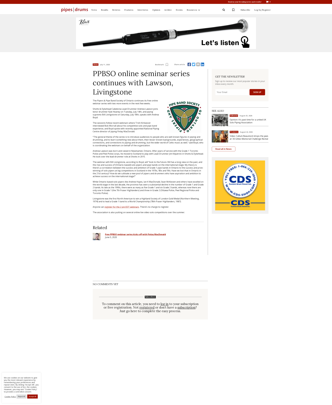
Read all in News (223, 149)
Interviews (142, 10)
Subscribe (245, 10)
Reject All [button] (21, 396)
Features (128, 10)
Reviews (116, 10)
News (94, 10)
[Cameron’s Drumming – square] (240, 185)
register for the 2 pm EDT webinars (122, 206)
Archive (168, 10)
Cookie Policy (10, 396)
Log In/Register (262, 10)
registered (146, 307)
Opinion (156, 10)
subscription (186, 307)
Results (104, 10)
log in (164, 304)
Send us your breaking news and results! (244, 2)
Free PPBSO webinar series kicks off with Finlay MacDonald (135, 234)
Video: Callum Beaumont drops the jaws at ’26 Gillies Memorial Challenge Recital (249, 137)
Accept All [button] (32, 396)
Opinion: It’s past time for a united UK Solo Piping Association (248, 121)
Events (179, 10)
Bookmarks (233, 10)
